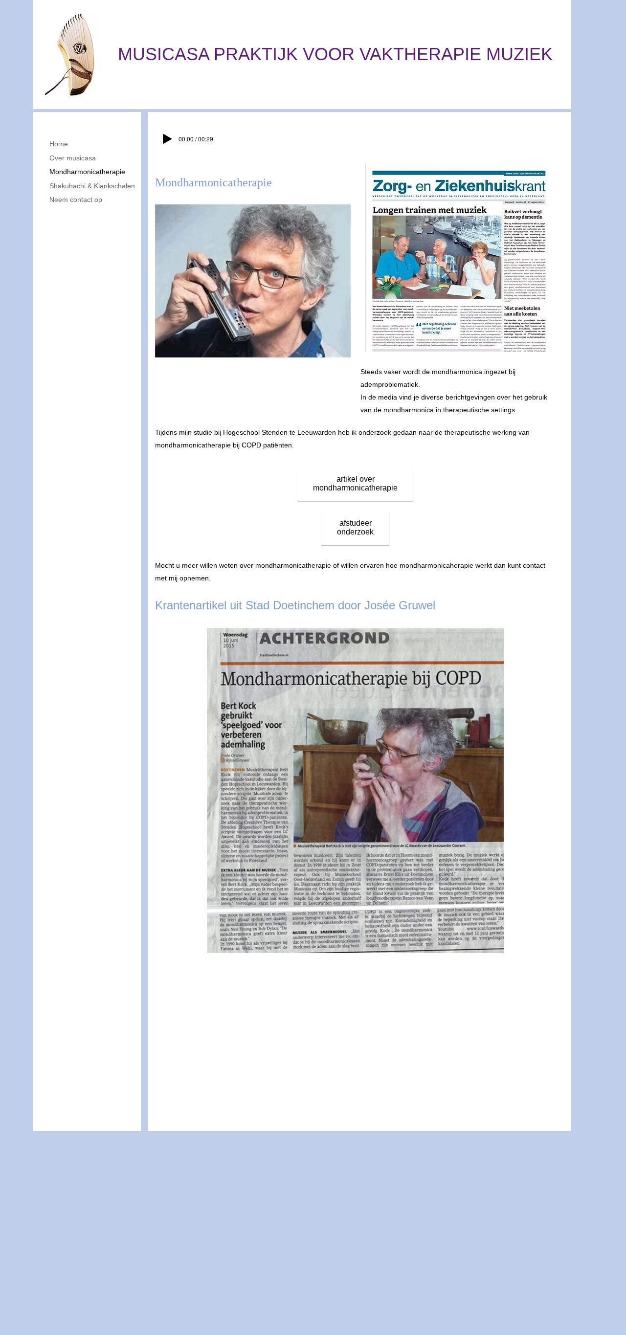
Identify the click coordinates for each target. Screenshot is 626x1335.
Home (58, 144)
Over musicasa (72, 158)
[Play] (167, 139)
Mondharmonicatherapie (87, 172)
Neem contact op (75, 199)
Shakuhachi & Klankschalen (92, 186)
